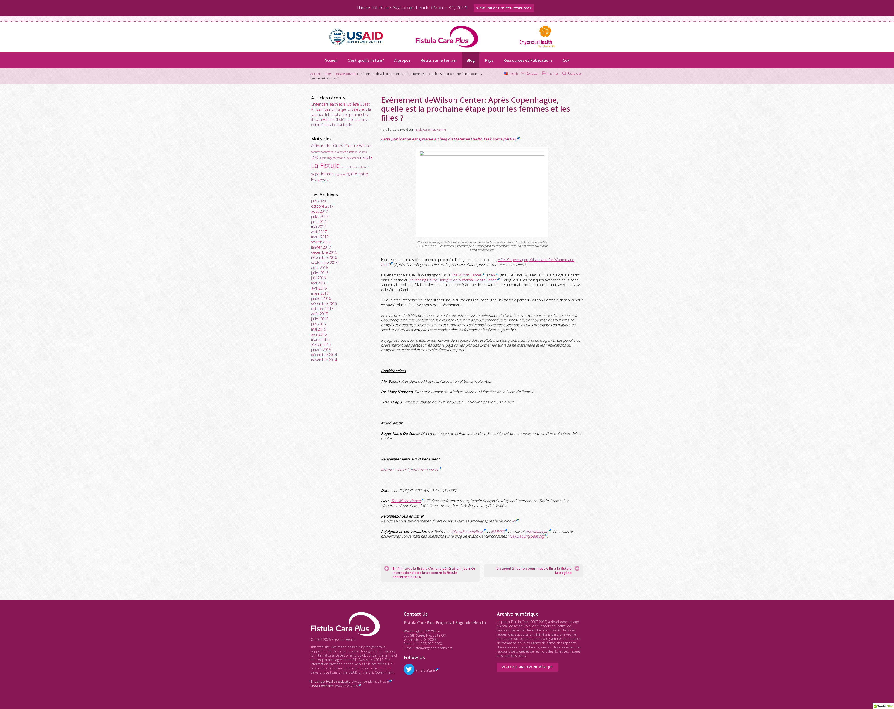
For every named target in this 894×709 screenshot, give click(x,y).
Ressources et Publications (528, 60)
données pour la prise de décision (339, 151)
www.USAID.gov (346, 686)
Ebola (323, 158)
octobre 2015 (322, 308)
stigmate (340, 174)
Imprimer (553, 73)
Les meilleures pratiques (354, 167)
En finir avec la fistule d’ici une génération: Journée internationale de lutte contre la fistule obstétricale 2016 (434, 572)
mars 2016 (320, 293)
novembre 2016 (324, 257)
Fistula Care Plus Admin (430, 129)
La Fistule (325, 165)
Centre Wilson (358, 145)
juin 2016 (318, 277)
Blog (471, 60)
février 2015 (321, 344)
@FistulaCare (424, 670)
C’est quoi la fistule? (366, 60)
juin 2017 (318, 221)
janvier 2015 (321, 349)
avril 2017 (319, 231)
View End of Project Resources (503, 7)
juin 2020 (318, 201)
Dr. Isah (362, 151)
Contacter (532, 73)
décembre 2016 (324, 252)
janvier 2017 (321, 247)
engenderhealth (336, 158)
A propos (402, 60)
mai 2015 (318, 329)
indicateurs (352, 158)
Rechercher (574, 73)
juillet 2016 (319, 272)
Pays (489, 60)
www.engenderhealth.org (370, 681)
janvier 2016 (321, 298)
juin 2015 (318, 324)
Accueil (331, 60)
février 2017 (321, 242)
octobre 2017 (322, 206)
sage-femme (322, 174)
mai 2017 (318, 226)
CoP (566, 60)
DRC (315, 157)
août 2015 (319, 313)
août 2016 (319, 267)
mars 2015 (320, 339)
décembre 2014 (324, 354)
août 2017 (319, 211)
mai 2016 (318, 283)
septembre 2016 (324, 262)
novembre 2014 (324, 359)
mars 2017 (320, 236)
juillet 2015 (319, 318)
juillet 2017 (319, 216)
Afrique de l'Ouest (328, 145)
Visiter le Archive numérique (527, 667)
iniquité (366, 157)
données (315, 151)
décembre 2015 (324, 303)
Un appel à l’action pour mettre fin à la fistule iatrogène (533, 570)
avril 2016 (319, 288)
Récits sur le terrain (439, 60)
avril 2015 (319, 334)
